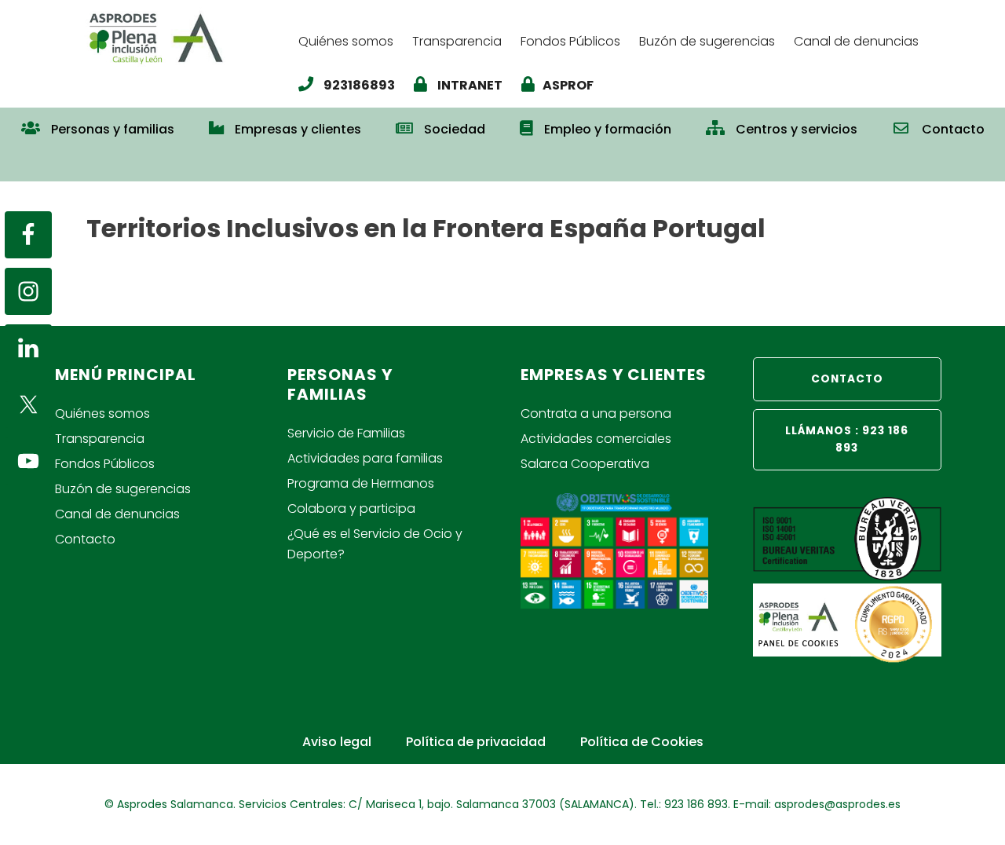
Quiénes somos (102, 413)
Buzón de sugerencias (123, 489)
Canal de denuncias (117, 514)
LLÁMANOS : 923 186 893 (846, 439)
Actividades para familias (365, 458)
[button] (502, 163)
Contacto (85, 539)
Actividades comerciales (596, 439)
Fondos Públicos (105, 464)
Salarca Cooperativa (585, 464)
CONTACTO (847, 378)
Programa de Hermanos (360, 483)
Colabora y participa (351, 508)
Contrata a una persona (596, 413)
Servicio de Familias (346, 433)
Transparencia (99, 439)
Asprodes (185, 37)
